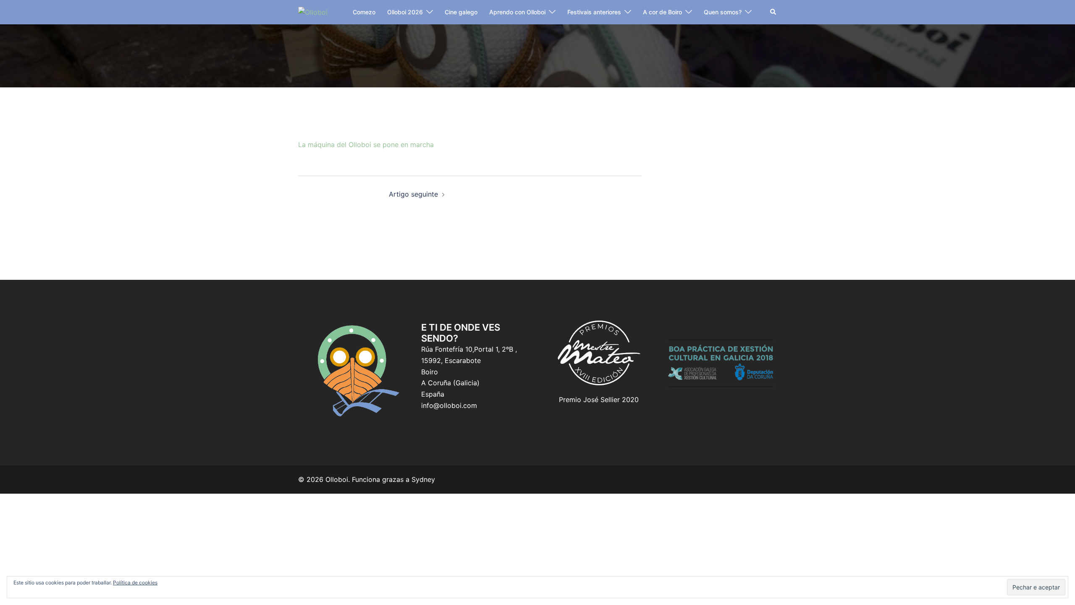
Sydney (423, 479)
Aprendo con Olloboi (517, 12)
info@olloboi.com (449, 405)
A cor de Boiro (662, 12)
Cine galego (461, 12)
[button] (773, 12)
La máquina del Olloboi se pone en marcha (366, 144)
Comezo (364, 12)
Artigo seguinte (413, 194)
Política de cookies (135, 582)
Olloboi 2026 (405, 12)
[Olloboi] (313, 12)
